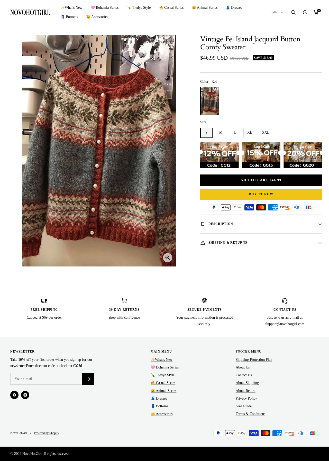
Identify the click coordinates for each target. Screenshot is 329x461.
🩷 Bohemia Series (104, 8)
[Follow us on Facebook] (14, 395)
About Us (243, 367)
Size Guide (244, 406)
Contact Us (244, 375)
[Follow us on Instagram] (25, 395)
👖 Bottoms (69, 17)
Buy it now (261, 194)
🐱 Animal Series (204, 8)
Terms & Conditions (250, 414)
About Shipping (247, 383)
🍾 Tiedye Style (139, 8)
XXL (265, 132)
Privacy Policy (246, 398)
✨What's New (71, 8)
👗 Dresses (234, 8)
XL (249, 132)
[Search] (293, 12)
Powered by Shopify (46, 433)
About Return (245, 391)
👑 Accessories (97, 17)
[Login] (304, 12)
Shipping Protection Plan (254, 360)
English (274, 12)
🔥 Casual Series (171, 8)
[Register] (88, 379)
